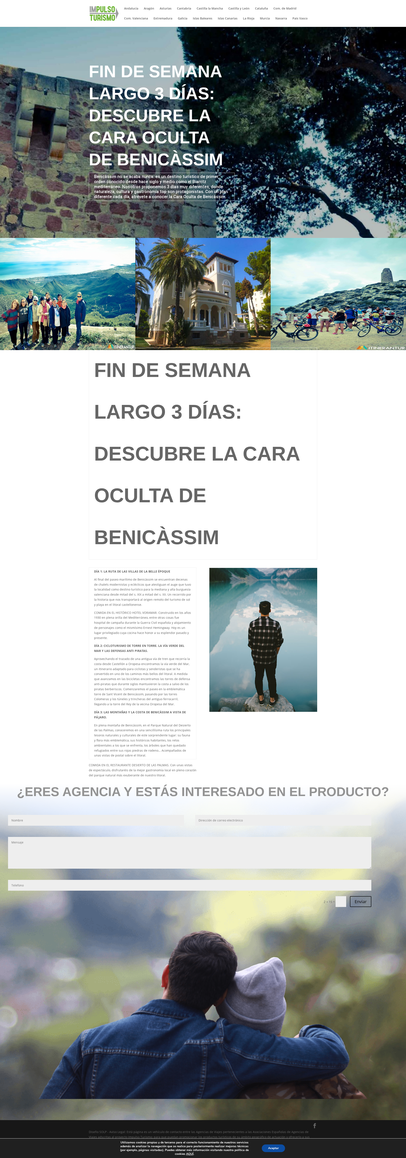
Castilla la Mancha (210, 8)
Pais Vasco (300, 18)
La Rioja (248, 18)
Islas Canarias (227, 18)
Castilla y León (239, 8)
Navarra (281, 18)
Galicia (182, 18)
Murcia (265, 18)
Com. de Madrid (284, 8)
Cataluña (261, 8)
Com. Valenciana (136, 18)
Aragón (149, 8)
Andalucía (131, 8)
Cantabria (184, 8)
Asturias (165, 8)
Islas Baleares (202, 18)
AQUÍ (189, 1154)
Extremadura (163, 18)
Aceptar (273, 1148)
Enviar (361, 901)
